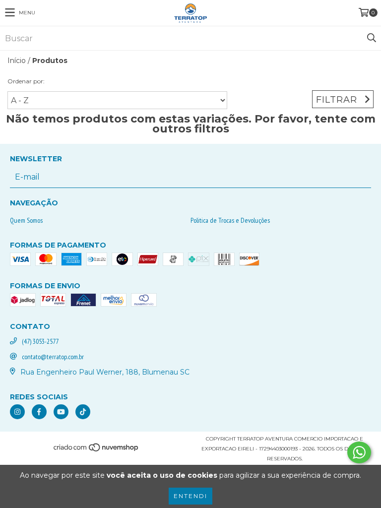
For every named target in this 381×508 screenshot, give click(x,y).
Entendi (190, 496)
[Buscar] (371, 38)
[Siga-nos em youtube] (61, 411)
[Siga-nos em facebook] (39, 411)
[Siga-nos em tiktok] (82, 411)
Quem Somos (26, 220)
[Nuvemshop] (96, 450)
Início (16, 60)
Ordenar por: (26, 81)
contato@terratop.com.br (53, 356)
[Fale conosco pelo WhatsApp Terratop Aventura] (359, 452)
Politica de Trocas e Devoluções (230, 220)
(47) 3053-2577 (40, 341)
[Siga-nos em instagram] (17, 411)
